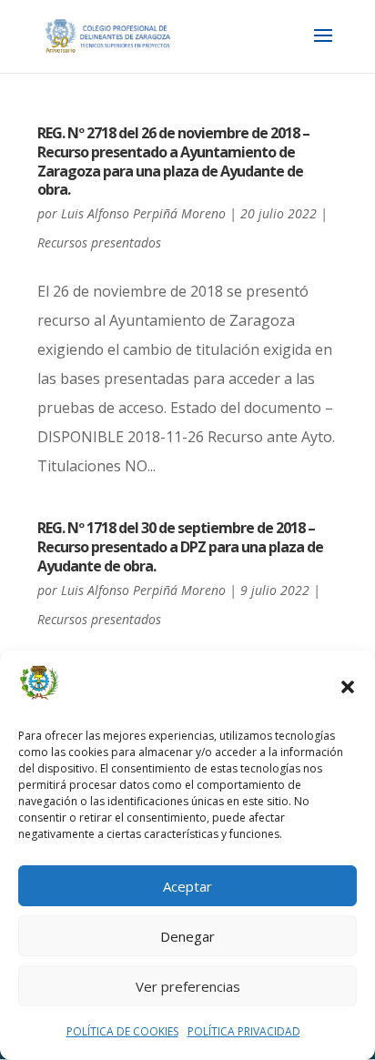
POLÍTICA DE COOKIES (122, 1031)
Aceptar (187, 886)
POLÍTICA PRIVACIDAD (244, 1031)
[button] (348, 687)
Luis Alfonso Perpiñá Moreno (143, 213)
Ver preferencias (188, 986)
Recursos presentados (99, 242)
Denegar (187, 936)
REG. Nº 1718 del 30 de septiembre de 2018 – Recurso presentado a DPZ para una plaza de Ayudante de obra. (180, 547)
